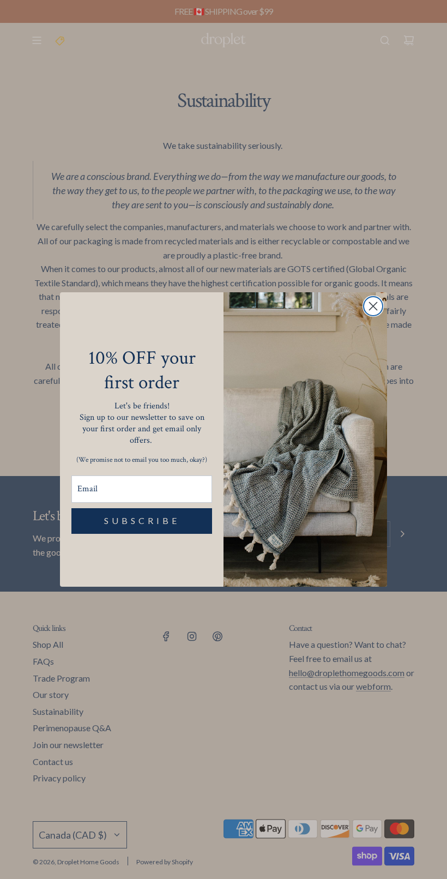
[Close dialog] (373, 306)
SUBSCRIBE (142, 520)
